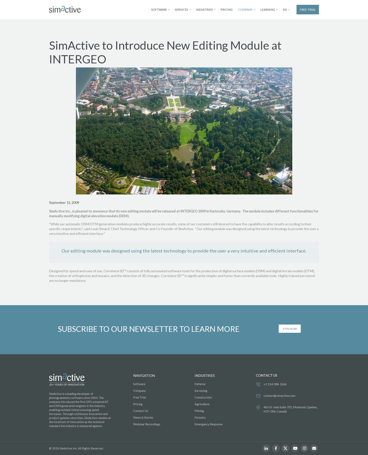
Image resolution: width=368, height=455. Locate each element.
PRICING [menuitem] (226, 9)
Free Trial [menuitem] (139, 397)
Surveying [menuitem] (201, 390)
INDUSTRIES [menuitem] (204, 9)
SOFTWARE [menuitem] (159, 9)
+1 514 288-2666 (275, 384)
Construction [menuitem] (203, 397)
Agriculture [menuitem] (202, 404)
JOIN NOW (290, 328)
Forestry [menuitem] (200, 417)
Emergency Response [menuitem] (209, 424)
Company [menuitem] (139, 390)
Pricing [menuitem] (138, 404)
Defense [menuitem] (200, 384)
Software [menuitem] (139, 384)
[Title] (65, 9)
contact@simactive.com (279, 395)
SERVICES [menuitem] (181, 9)
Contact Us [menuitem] (140, 410)
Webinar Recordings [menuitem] (146, 424)
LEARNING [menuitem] (267, 9)
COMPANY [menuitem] (245, 9)
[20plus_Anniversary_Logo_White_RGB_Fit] (67, 379)
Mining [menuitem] (199, 410)
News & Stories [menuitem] (143, 417)
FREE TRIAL (308, 9)
